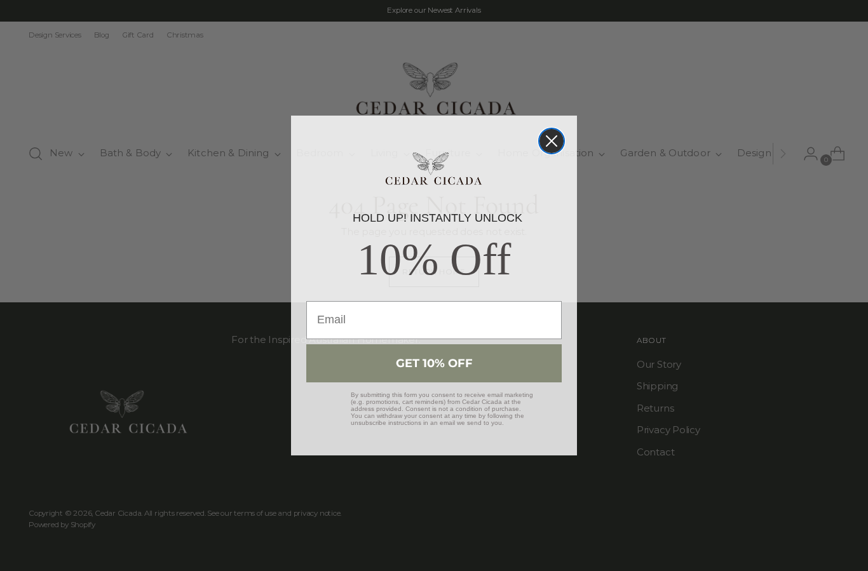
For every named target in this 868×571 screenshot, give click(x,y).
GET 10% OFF (434, 363)
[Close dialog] (551, 141)
